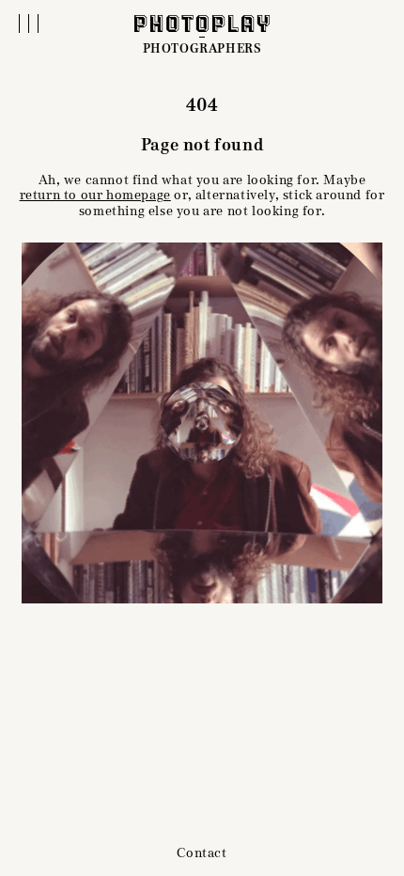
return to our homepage (95, 195)
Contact (201, 853)
